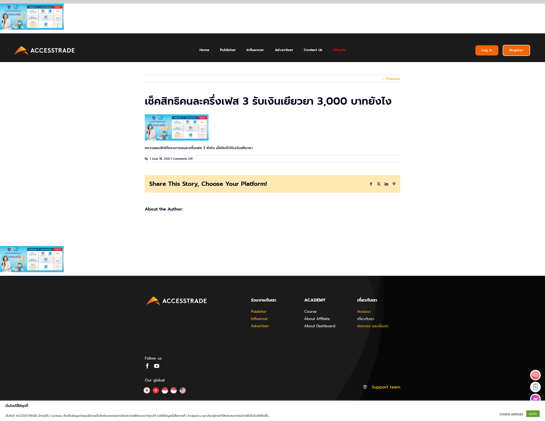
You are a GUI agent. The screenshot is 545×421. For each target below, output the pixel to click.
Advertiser (260, 326)
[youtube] (156, 365)
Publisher (259, 311)
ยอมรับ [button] (533, 414)
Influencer (259, 318)
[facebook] (147, 365)
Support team (386, 387)
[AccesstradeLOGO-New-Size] (45, 46)
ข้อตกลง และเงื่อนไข (373, 326)
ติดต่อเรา (364, 311)
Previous (393, 78)
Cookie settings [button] (511, 414)
